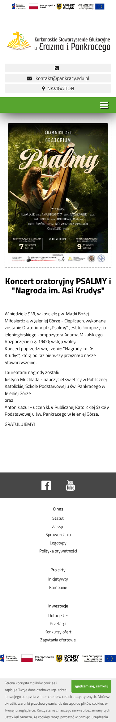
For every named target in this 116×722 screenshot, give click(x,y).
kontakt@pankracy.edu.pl (60, 78)
